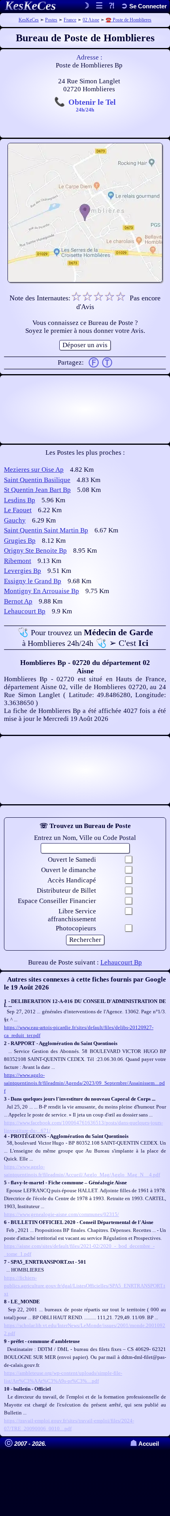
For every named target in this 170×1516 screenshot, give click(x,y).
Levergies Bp (22, 571)
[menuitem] (144, 6)
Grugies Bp (20, 540)
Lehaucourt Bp (24, 611)
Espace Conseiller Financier (57, 901)
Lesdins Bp (19, 500)
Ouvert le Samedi (72, 859)
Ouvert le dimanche (68, 870)
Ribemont (17, 561)
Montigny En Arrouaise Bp (41, 591)
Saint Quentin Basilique (37, 480)
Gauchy (15, 520)
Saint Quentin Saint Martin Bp (46, 530)
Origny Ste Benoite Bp (35, 550)
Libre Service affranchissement (72, 915)
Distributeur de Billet (66, 890)
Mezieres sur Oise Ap (34, 469)
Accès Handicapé (71, 880)
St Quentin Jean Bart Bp (37, 490)
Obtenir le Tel (92, 105)
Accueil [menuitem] (144, 1443)
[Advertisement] (85, 409)
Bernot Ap (18, 601)
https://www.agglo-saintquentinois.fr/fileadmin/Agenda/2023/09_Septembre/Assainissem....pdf (84, 1083)
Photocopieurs (76, 928)
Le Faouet (18, 510)
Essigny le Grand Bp (32, 581)
